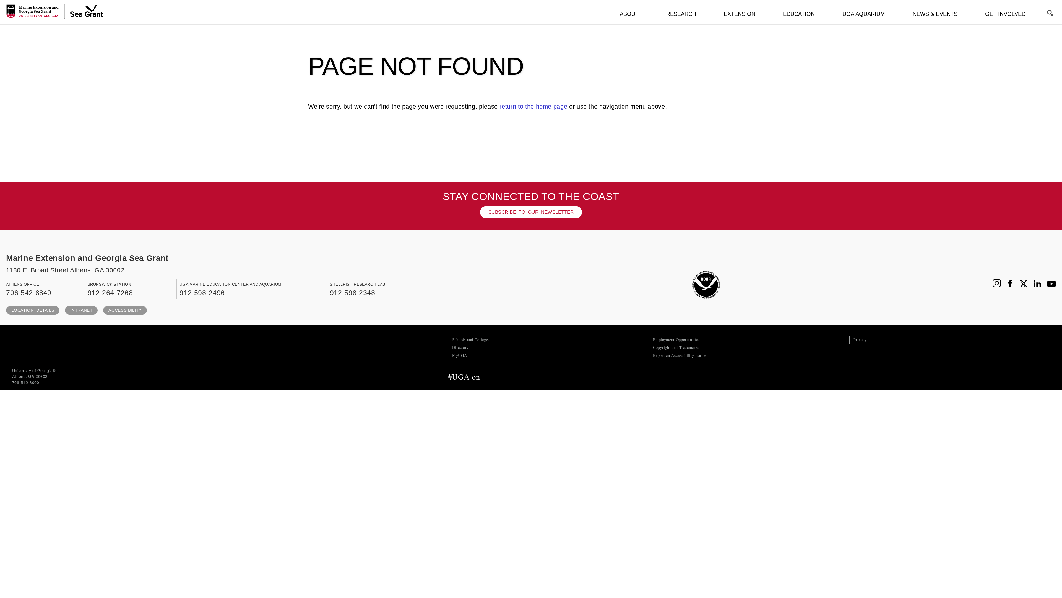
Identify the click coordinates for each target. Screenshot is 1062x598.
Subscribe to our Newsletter (531, 212)
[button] (1050, 13)
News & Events (935, 14)
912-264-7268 (110, 293)
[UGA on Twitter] (500, 376)
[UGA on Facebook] (488, 376)
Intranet (81, 310)
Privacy (860, 339)
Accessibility (124, 310)
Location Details (32, 310)
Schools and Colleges (471, 339)
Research (681, 14)
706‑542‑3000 (25, 382)
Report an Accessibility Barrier (680, 355)
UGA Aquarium (863, 14)
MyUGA (459, 355)
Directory (460, 347)
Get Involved (1005, 14)
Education (799, 14)
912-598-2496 (202, 293)
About (629, 14)
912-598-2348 (352, 293)
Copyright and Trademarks (676, 347)
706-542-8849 (28, 293)
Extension (739, 14)
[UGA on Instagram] (512, 376)
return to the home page (533, 106)
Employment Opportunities (676, 339)
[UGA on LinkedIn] (535, 376)
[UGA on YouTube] (524, 376)
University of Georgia (53, 347)
